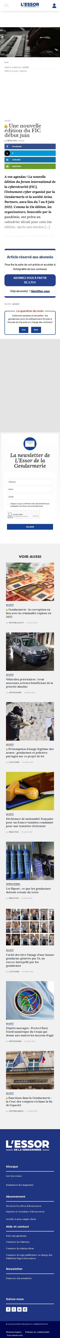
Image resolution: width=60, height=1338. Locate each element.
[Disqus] (30, 385)
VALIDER (30, 526)
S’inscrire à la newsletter (19, 1278)
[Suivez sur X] (14, 1309)
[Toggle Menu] (6, 5)
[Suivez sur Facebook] (8, 1309)
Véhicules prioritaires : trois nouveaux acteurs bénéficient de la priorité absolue (29, 683)
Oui (24, 329)
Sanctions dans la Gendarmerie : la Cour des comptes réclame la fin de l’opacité (29, 1101)
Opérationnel (13, 884)
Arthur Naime (15, 692)
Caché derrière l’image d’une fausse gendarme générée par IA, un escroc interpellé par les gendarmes (30, 960)
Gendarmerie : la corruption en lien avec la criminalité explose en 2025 (28, 613)
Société (26, 67)
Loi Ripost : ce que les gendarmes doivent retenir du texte (28, 890)
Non (36, 329)
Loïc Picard (14, 762)
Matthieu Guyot (16, 623)
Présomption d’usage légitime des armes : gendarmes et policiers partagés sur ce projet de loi (30, 752)
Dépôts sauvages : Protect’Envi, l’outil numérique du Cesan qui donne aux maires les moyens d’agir (30, 1031)
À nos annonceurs (15, 1335)
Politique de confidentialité (37, 1332)
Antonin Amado (16, 1111)
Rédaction (12, 140)
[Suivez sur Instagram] (25, 1309)
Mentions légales (13, 1332)
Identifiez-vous (40, 291)
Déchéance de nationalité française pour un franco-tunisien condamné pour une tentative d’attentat (29, 822)
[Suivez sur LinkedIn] (19, 1309)
